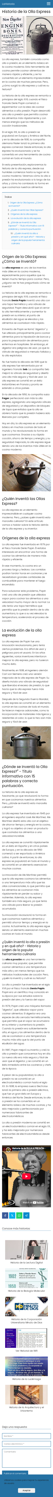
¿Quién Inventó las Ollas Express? (27, 210)
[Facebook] (5, 1215)
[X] (12, 1215)
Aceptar (26, 1490)
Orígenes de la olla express (24, 214)
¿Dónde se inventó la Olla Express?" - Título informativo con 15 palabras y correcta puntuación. (26, 226)
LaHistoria (8, 4)
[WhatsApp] (19, 1215)
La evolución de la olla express (26, 218)
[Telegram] (26, 1215)
